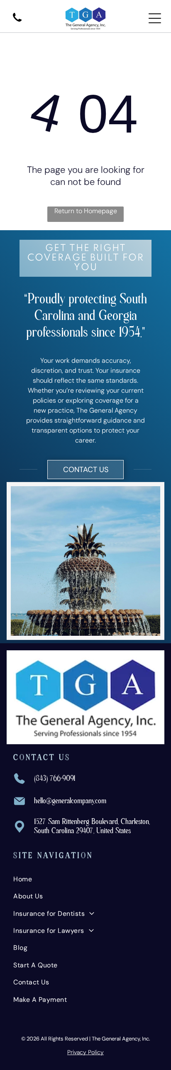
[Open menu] (155, 18)
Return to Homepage (85, 211)
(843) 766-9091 (55, 778)
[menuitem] (85, 879)
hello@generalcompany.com (70, 801)
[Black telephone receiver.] (17, 22)
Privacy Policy (85, 1052)
